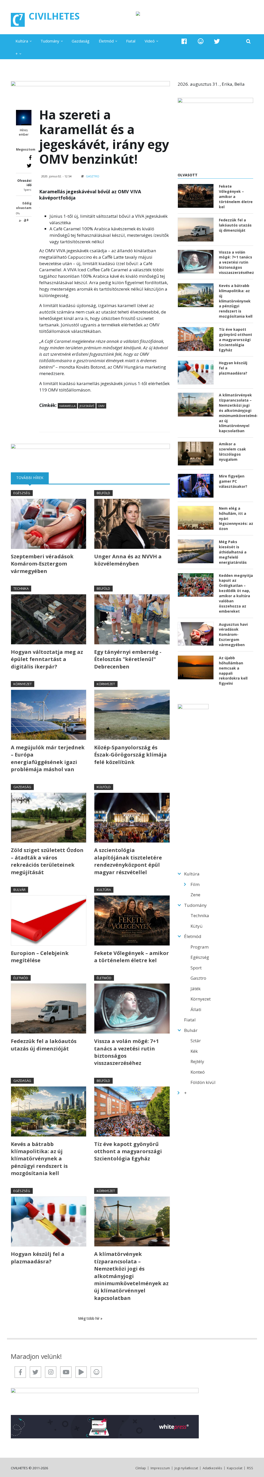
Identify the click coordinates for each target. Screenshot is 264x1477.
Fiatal (130, 41)
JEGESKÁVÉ (86, 406)
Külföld (104, 787)
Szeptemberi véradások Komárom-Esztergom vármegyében (42, 564)
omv (101, 406)
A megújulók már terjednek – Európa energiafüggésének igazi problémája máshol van (48, 758)
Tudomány (49, 41)
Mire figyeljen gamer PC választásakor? (233, 481)
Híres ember (24, 132)
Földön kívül (203, 1082)
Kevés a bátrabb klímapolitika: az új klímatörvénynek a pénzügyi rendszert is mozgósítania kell (39, 1159)
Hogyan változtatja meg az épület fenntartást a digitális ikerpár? (47, 659)
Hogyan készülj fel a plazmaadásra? (37, 1257)
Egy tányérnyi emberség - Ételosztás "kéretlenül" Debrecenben (127, 659)
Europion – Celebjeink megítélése (40, 957)
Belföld (103, 493)
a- (20, 220)
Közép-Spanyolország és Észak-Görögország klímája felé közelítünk (130, 755)
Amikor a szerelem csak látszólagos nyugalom (232, 451)
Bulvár (19, 889)
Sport (196, 968)
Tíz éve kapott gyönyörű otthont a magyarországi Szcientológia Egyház (128, 1151)
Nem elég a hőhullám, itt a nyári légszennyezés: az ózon (236, 518)
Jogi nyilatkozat (186, 1468)
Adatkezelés (212, 1468)
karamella (67, 406)
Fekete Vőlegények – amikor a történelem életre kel (131, 957)
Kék (194, 1051)
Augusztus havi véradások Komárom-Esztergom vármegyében (233, 634)
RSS (250, 1468)
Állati (196, 1009)
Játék (196, 989)
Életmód (106, 41)
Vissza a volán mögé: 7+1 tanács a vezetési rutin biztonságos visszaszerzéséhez (126, 1052)
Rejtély (197, 1061)
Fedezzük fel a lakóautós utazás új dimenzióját (44, 1045)
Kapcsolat (234, 1468)
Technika (21, 588)
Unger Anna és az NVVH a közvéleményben (128, 560)
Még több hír (89, 1318)
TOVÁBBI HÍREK (32, 477)
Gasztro (92, 176)
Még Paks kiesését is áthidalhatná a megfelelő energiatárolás (233, 552)
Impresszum (160, 1468)
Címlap (140, 1468)
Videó (150, 41)
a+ (26, 220)
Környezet (22, 684)
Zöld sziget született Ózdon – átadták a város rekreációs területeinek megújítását (47, 861)
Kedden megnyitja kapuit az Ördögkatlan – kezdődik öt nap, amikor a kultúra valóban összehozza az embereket (236, 593)
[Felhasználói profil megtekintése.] (23, 117)
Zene (195, 895)
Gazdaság (80, 41)
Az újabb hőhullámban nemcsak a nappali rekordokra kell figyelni (233, 670)
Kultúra (21, 41)
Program (200, 947)
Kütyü (197, 926)
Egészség (21, 493)
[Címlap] (18, 20)
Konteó (198, 1072)
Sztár (196, 1041)
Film (195, 884)
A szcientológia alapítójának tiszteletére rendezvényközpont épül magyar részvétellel (128, 861)
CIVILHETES (54, 16)
